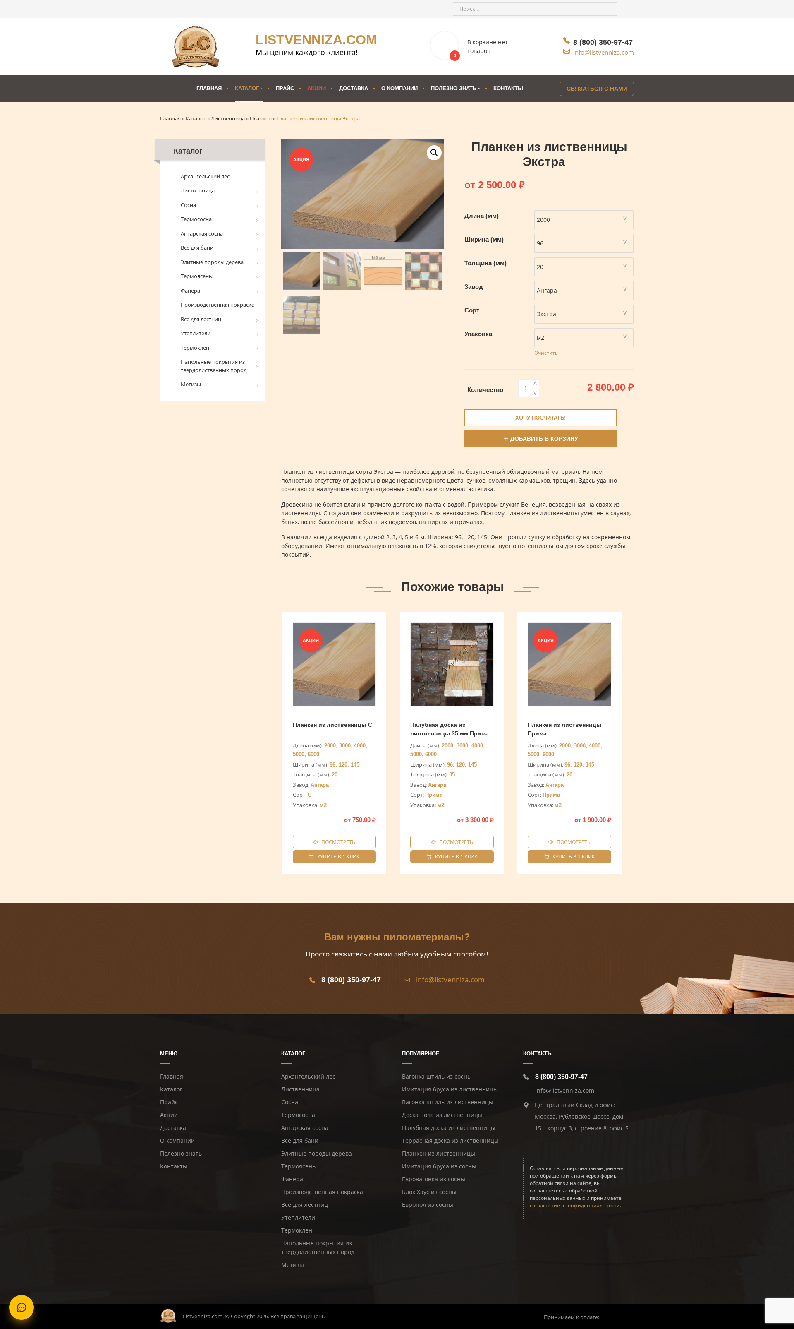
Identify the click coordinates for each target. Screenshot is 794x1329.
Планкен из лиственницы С (332, 724)
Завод (473, 286)
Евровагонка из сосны (433, 1179)
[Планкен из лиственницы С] (334, 664)
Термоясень (196, 276)
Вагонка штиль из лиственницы (447, 1102)
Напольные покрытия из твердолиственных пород (213, 366)
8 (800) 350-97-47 (603, 42)
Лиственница (198, 190)
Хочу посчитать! (540, 418)
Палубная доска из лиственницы (448, 1128)
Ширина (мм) (484, 239)
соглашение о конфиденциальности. (575, 1205)
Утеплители (195, 333)
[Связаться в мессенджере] (21, 1307)
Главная (209, 88)
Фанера (190, 290)
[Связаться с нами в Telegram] (185, 9)
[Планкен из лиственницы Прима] (569, 664)
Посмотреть (338, 842)
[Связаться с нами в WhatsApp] (200, 9)
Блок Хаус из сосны (429, 1192)
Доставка (353, 88)
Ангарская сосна (202, 233)
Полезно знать (181, 1153)
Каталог (247, 88)
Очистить (546, 353)
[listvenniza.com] (195, 47)
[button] (434, 152)
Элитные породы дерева (212, 262)
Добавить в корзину (544, 438)
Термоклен (195, 347)
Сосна (188, 205)
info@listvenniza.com (603, 52)
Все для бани (197, 247)
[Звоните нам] (171, 9)
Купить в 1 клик (338, 856)
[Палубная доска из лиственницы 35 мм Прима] (452, 664)
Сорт (471, 310)
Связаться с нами (597, 88)
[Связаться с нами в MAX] (215, 9)
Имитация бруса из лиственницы (450, 1089)
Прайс (285, 88)
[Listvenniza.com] (168, 1315)
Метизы (191, 384)
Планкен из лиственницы (438, 1153)
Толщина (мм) (485, 263)
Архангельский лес (205, 176)
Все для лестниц (201, 319)
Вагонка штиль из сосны (437, 1076)
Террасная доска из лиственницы (450, 1140)
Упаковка (478, 333)
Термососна (196, 219)
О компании (399, 88)
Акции (316, 88)
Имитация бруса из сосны (439, 1166)
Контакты (508, 88)
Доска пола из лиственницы (442, 1115)
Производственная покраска (217, 304)
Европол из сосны (427, 1205)
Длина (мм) (481, 215)
